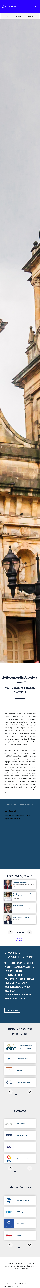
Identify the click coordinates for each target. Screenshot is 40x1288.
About (9, 16)
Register (30, 16)
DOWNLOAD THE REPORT (20, 805)
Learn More (12, 1010)
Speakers (19, 16)
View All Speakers (20, 939)
